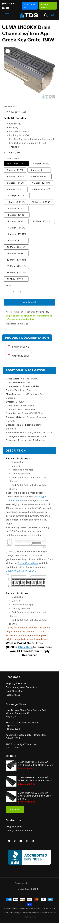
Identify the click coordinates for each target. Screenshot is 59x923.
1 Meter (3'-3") (41, 163)
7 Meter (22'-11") (41, 183)
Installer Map (13, 695)
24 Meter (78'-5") (16, 272)
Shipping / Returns (16, 683)
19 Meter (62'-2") (16, 240)
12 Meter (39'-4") (41, 202)
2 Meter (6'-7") (15, 170)
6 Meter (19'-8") (15, 183)
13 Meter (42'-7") (16, 208)
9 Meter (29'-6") (41, 189)
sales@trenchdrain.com (19, 830)
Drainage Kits (17, 908)
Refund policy (31, 917)
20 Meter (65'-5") (16, 247)
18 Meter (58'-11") (16, 234)
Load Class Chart (15, 691)
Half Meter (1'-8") (16, 163)
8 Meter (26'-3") (16, 189)
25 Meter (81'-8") (16, 279)
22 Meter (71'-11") (16, 260)
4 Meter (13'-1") (15, 176)
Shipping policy (12, 913)
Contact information (30, 913)
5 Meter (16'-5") (40, 176)
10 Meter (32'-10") (17, 195)
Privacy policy (49, 908)
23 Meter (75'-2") (16, 266)
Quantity (7, 285)
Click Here (25, 647)
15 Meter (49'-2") (16, 221)
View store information (17, 323)
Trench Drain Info (29, 5)
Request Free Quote (47, 5)
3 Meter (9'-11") (39, 170)
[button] (46, 15)
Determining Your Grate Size (21, 687)
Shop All (15, 809)
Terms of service (49, 913)
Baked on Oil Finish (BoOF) (20, 570)
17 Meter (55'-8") (16, 227)
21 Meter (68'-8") (16, 253)
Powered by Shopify (31, 908)
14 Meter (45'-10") (16, 215)
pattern (28, 563)
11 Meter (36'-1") (16, 202)
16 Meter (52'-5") (42, 221)
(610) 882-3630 (14, 826)
